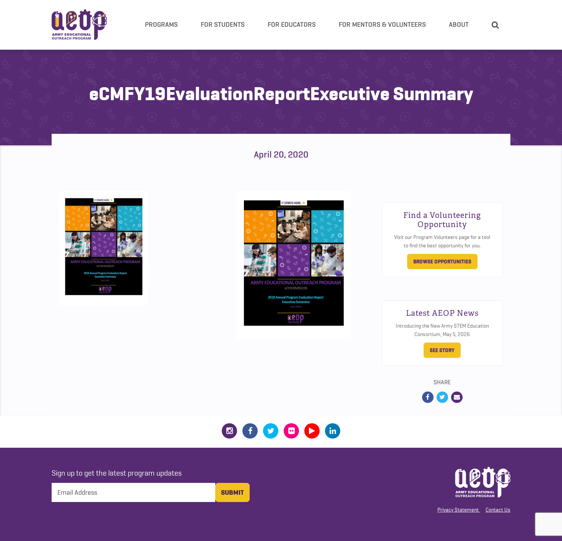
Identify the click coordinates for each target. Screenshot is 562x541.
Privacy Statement (458, 510)
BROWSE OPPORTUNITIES (442, 261)
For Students (223, 24)
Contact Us (498, 510)
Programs (161, 24)
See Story (442, 350)
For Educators (292, 24)
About (459, 24)
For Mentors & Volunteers (382, 24)
